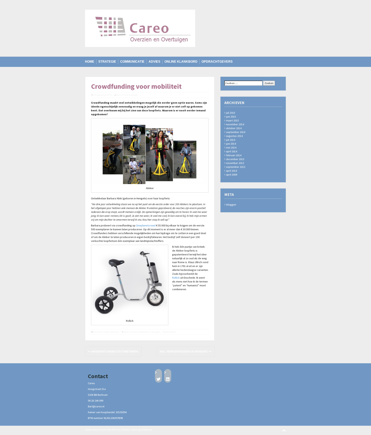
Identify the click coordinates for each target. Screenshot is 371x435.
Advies (154, 61)
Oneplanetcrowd (146, 225)
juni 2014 (231, 143)
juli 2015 (230, 112)
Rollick (176, 277)
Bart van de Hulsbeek (127, 94)
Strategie (107, 61)
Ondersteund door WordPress (102, 429)
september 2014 (235, 132)
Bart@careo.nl (96, 406)
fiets (126, 331)
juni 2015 (231, 116)
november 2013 (235, 163)
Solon (134, 429)
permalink (170, 331)
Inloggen (231, 204)
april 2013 (231, 170)
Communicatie (132, 61)
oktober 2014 (234, 128)
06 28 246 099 (95, 400)
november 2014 (235, 124)
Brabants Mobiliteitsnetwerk (114, 351)
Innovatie (98, 331)
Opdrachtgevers (217, 61)
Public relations (111, 331)
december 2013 (235, 159)
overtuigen (155, 331)
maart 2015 (232, 120)
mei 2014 (231, 147)
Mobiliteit (144, 331)
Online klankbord (180, 61)
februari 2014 (233, 155)
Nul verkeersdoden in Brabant (184, 351)
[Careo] (140, 28)
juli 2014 (230, 140)
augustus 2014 (234, 136)
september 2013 (235, 167)
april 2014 (231, 151)
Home (89, 61)
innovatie (134, 331)
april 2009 (231, 174)
